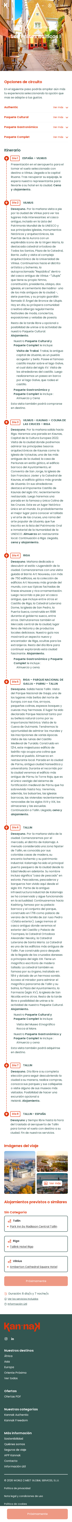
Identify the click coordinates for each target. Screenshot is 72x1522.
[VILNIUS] (52, 1161)
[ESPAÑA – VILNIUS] (19, 1172)
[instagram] (6, 1338)
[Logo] (6, 5)
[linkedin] (12, 1338)
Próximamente (36, 1281)
